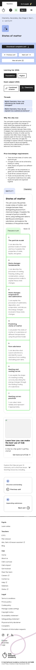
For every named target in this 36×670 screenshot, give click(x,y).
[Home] (3, 10)
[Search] (10, 10)
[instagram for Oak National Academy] (3, 635)
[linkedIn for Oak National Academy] (12, 635)
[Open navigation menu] (31, 10)
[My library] (16, 10)
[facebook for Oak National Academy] (7, 635)
